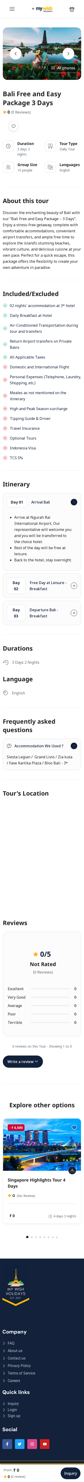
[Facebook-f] (7, 1444)
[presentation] (15, 53)
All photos (66, 67)
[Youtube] (45, 1444)
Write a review (21, 1061)
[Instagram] (32, 1444)
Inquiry (70, 1473)
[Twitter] (20, 1444)
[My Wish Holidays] (72, 1170)
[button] (72, 9)
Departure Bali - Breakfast (35, 613)
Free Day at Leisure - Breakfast (40, 585)
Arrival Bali (30, 502)
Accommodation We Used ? (38, 745)
